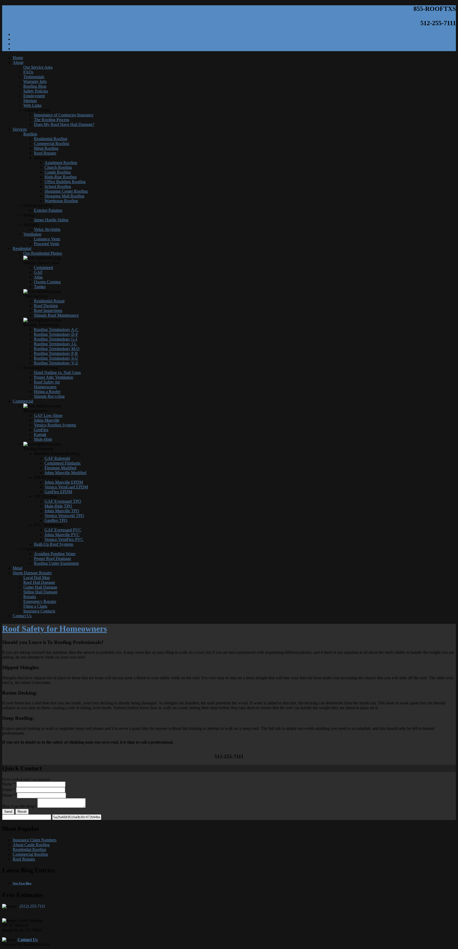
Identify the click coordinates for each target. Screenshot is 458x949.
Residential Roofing (29, 849)
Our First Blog (22, 883)
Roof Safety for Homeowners (54, 628)
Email (8, 789)
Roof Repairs (24, 859)
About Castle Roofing (31, 844)
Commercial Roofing (30, 854)
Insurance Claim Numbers (34, 840)
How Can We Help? (19, 806)
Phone (9, 795)
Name (8, 784)
